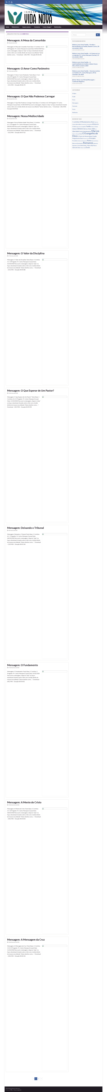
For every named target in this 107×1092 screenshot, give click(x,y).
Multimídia (57, 27)
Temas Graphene (17, 1090)
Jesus (89, 129)
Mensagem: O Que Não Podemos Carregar (31, 96)
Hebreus (85, 129)
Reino (89, 141)
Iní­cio (7, 27)
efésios (94, 124)
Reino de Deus (95, 140)
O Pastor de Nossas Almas (85, 136)
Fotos (73, 99)
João (93, 129)
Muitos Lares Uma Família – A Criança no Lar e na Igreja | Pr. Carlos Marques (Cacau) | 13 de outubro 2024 (86, 55)
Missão (77, 133)
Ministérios (15, 27)
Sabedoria (95, 143)
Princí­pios (92, 138)
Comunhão (89, 124)
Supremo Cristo (76, 145)
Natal (80, 133)
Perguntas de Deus (77, 138)
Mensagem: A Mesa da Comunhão (26, 40)
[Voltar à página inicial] (53, 14)
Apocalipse (78, 124)
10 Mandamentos (85, 122)
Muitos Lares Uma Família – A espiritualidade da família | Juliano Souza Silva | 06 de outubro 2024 (84, 63)
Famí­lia (88, 126)
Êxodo (88, 147)
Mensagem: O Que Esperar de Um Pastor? (30, 390)
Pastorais (74, 106)
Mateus (74, 133)
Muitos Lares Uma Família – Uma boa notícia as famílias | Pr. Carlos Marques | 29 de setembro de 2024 (86, 72)
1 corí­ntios (75, 122)
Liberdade (75, 131)
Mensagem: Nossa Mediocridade (25, 116)
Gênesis (80, 129)
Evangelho (83, 126)
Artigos (74, 93)
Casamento (84, 124)
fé (94, 126)
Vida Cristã (83, 147)
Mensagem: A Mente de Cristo (24, 802)
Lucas (81, 131)
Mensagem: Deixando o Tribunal (25, 527)
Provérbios (75, 140)
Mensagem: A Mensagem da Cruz (26, 939)
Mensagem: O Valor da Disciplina (25, 253)
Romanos (88, 142)
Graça (96, 126)
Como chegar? (47, 27)
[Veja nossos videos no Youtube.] (12, 2)
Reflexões (75, 112)
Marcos (95, 131)
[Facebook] (9, 2)
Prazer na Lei (86, 138)
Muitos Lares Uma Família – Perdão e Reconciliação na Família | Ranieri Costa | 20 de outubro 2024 (85, 46)
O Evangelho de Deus (85, 134)
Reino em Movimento (77, 143)
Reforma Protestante (82, 140)
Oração (94, 136)
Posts (73, 109)
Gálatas (74, 129)
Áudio (73, 96)
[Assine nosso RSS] (6, 2)
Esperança (78, 126)
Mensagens (75, 103)
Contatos (37, 27)
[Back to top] (103, 1088)
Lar (96, 128)
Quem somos (26, 27)
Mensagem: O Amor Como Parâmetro (28, 68)
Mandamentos (87, 131)
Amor (92, 122)
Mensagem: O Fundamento (22, 665)
